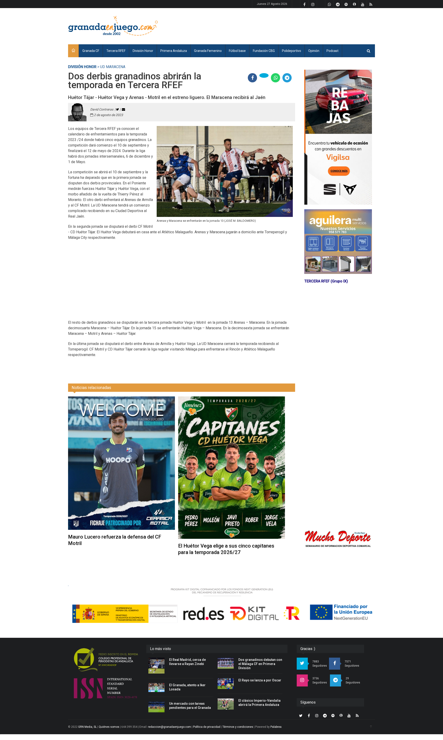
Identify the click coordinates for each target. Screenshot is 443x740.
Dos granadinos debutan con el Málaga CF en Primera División (260, 664)
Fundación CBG (264, 51)
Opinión (313, 51)
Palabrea (275, 726)
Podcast (332, 51)
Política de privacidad (206, 726)
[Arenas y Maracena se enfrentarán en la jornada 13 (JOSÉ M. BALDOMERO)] (225, 171)
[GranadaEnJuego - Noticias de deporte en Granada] (113, 25)
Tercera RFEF (116, 51)
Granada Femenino (208, 51)
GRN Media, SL (87, 726)
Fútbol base (237, 51)
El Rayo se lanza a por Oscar (259, 680)
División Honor (143, 51)
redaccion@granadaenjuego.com (169, 726)
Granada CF (90, 51)
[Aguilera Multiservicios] (338, 241)
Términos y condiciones (237, 726)
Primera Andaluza (173, 51)
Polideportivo (291, 51)
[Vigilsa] (338, 137)
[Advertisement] (291, 25)
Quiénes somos (109, 726)
